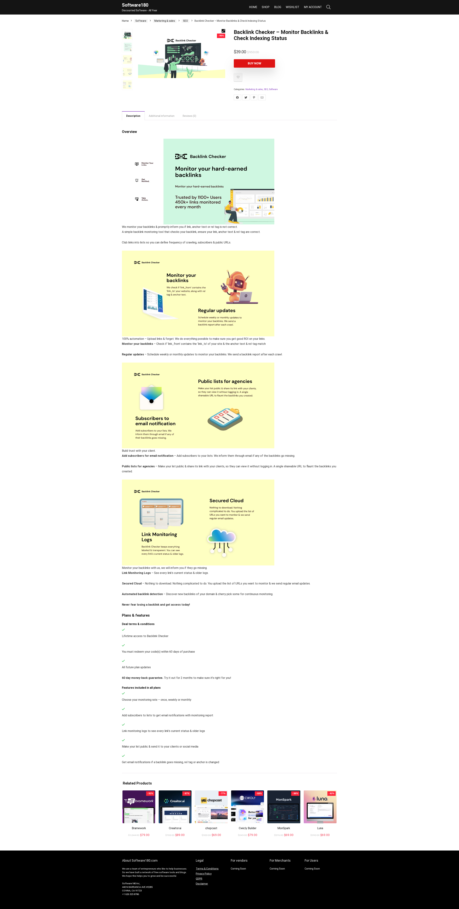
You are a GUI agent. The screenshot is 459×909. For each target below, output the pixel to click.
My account (313, 7)
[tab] (133, 115)
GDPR (199, 878)
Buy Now (254, 63)
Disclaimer (202, 883)
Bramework (139, 828)
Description (133, 115)
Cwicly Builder (247, 828)
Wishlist (292, 7)
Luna (320, 828)
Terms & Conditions (207, 868)
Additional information (161, 115)
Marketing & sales (164, 20)
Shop (265, 7)
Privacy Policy (204, 873)
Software (140, 20)
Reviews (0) (189, 115)
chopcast (211, 828)
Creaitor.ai (175, 828)
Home (253, 7)
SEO (185, 20)
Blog (277, 7)
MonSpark (283, 828)
